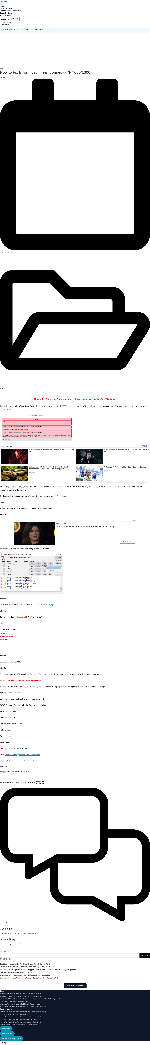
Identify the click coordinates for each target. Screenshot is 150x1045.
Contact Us (6, 1028)
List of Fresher (20, 761)
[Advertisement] (75, 52)
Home (2, 29)
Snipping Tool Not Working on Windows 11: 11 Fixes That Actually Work (23, 1006)
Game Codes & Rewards (75, 986)
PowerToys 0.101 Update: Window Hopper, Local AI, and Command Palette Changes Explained (31, 999)
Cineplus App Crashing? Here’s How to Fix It (15, 1001)
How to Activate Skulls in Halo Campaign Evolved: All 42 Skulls (21, 1017)
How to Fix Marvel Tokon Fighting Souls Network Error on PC (20, 1022)
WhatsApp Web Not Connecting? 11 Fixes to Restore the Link (20, 1004)
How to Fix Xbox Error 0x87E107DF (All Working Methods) (19, 1019)
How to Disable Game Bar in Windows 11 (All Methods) (18, 1024)
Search (144, 955)
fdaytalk (3, 1)
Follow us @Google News (11, 1038)
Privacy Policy (7, 1033)
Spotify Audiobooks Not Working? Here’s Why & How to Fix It (20, 993)
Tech (8, 29)
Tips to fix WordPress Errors (16, 748)
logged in (12, 944)
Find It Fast (4, 952)
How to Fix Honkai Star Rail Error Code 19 (14, 1014)
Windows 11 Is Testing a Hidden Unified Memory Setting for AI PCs (22, 996)
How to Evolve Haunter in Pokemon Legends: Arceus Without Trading (23, 1012)
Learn (22, 755)
